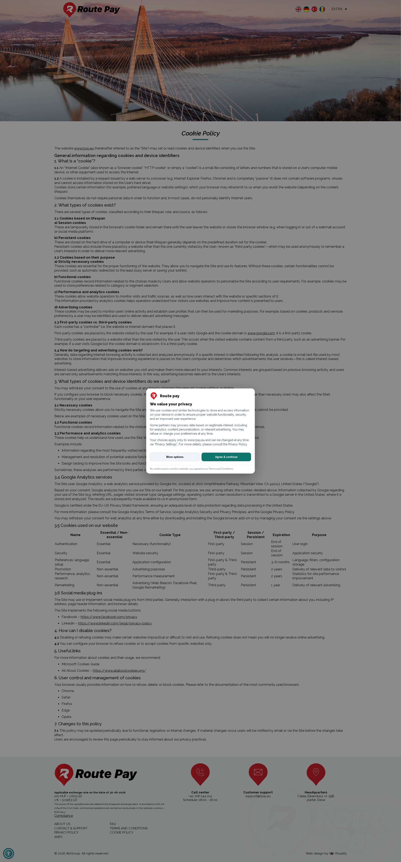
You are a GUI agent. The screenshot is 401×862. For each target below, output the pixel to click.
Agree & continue (226, 456)
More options (174, 456)
